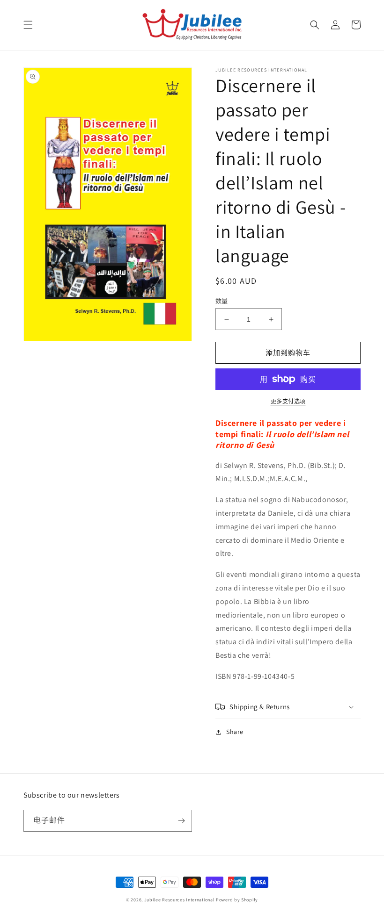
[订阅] (181, 821)
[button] (28, 24)
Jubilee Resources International (179, 900)
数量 (221, 301)
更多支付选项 (288, 401)
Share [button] (235, 731)
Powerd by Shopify (237, 900)
